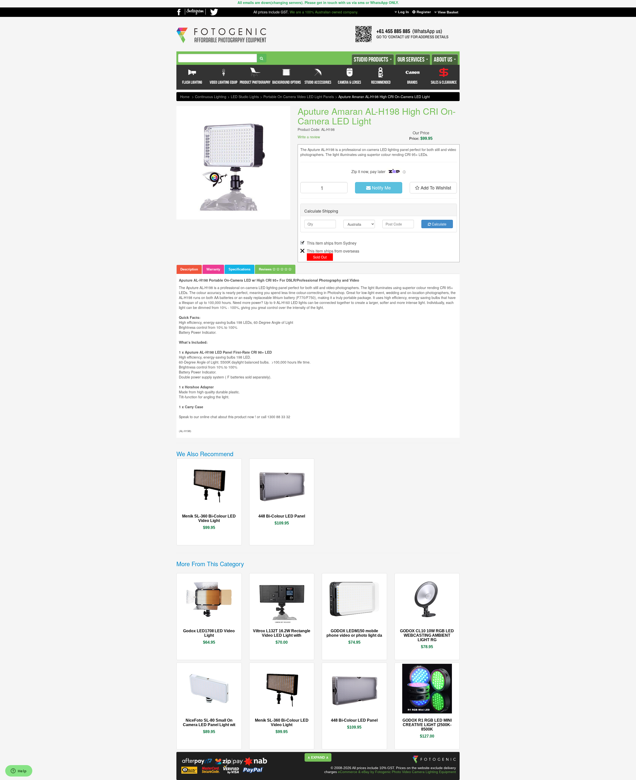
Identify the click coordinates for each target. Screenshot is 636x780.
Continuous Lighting (210, 96)
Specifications (239, 269)
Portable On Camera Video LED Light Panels (298, 96)
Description (189, 269)
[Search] (261, 58)
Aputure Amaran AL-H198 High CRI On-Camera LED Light (384, 96)
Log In (403, 12)
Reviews (266, 269)
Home (185, 96)
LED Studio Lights (245, 96)
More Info (194, 515)
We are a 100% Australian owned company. (324, 11)
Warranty (213, 269)
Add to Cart (222, 516)
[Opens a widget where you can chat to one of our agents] (18, 771)
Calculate (438, 224)
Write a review (309, 136)
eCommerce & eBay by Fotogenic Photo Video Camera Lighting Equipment (397, 772)
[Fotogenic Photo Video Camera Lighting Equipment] (221, 27)
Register (424, 12)
